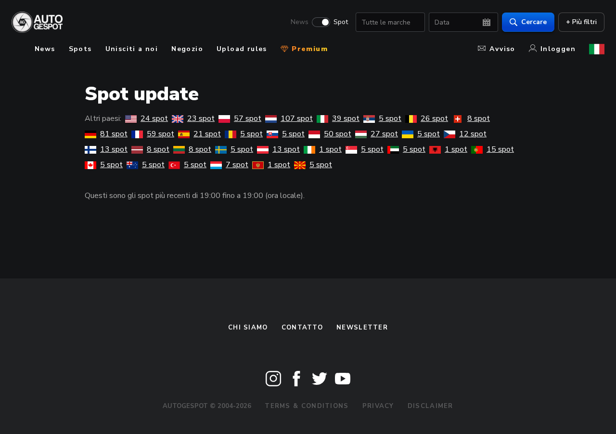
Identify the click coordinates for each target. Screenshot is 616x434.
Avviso (502, 48)
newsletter (362, 327)
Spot (341, 22)
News (299, 22)
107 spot (297, 118)
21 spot (207, 134)
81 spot (114, 134)
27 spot (384, 134)
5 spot (390, 118)
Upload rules (242, 48)
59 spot (160, 134)
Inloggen (558, 48)
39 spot (345, 118)
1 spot (330, 149)
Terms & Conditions (306, 406)
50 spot (337, 134)
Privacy (378, 406)
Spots (80, 48)
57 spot (247, 118)
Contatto (302, 327)
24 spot (154, 118)
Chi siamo (248, 327)
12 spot (473, 134)
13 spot (114, 149)
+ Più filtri (581, 21)
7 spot (237, 164)
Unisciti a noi (131, 48)
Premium (308, 48)
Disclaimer (430, 406)
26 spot (434, 118)
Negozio (187, 48)
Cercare (534, 21)
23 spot (201, 118)
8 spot (478, 118)
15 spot (500, 149)
